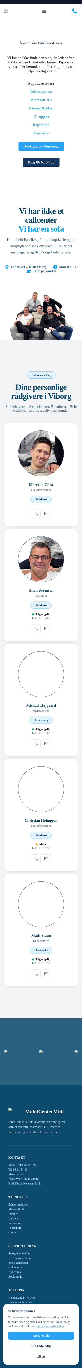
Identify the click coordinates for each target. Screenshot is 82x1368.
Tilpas (41, 1356)
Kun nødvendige (41, 1346)
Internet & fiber (41, 108)
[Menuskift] (44, 11)
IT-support (41, 116)
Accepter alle (41, 1335)
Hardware (41, 133)
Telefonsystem (41, 91)
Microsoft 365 (41, 100)
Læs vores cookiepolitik (50, 1326)
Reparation (41, 125)
